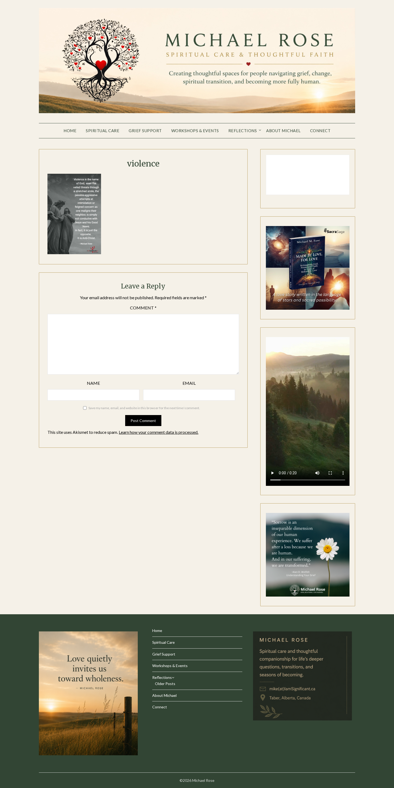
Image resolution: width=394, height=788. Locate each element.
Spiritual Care (102, 130)
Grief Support (145, 130)
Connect (320, 130)
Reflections (242, 130)
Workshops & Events (195, 130)
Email (189, 383)
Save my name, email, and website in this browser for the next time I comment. (144, 408)
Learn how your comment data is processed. (158, 432)
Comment (143, 307)
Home (70, 130)
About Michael (283, 130)
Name (93, 383)
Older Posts (165, 683)
